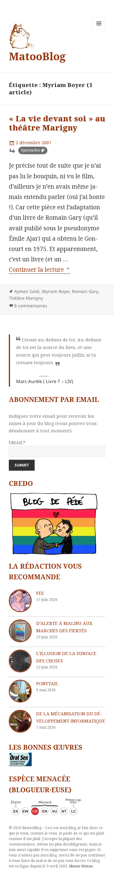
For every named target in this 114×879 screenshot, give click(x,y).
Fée (40, 593)
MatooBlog (37, 56)
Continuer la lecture (39, 270)
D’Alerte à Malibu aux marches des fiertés (64, 626)
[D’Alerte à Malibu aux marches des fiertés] (20, 630)
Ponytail (47, 683)
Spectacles (30, 150)
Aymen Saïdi (27, 291)
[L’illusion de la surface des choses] (20, 661)
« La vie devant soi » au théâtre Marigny (57, 123)
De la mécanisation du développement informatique (70, 717)
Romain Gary (85, 291)
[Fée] (20, 600)
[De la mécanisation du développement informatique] (20, 721)
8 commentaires (30, 306)
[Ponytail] (20, 691)
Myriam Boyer (56, 291)
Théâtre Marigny (26, 298)
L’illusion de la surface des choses (66, 657)
